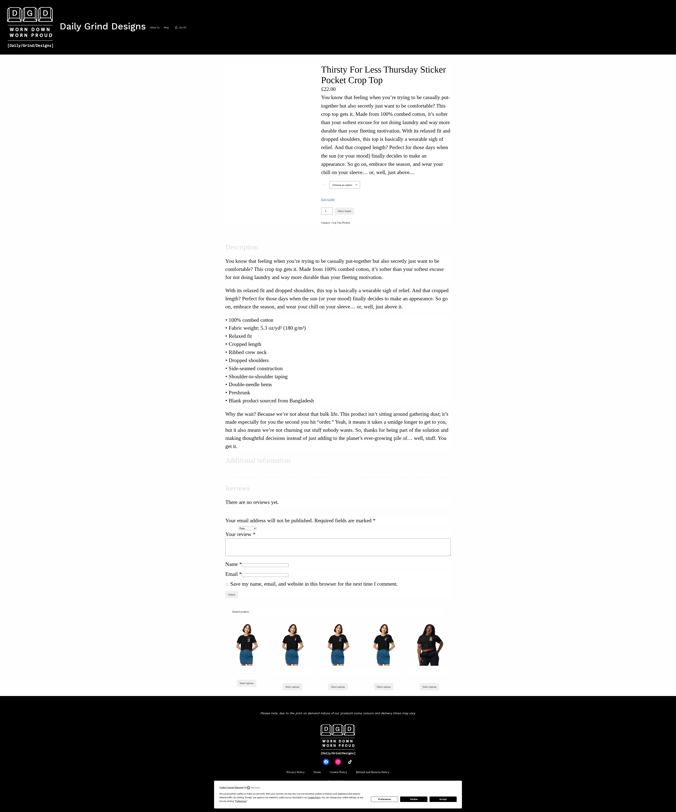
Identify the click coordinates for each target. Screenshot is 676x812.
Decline (414, 799)
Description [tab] (234, 233)
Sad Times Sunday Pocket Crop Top (429, 671)
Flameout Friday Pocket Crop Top (247, 669)
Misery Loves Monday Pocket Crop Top (338, 671)
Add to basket (344, 211)
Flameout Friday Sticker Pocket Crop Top (292, 671)
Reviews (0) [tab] (283, 233)
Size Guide (328, 199)
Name (233, 564)
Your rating (232, 528)
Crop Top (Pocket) (242, 56)
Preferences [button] (240, 801)
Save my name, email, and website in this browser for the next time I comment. (314, 584)
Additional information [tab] (258, 233)
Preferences (384, 799)
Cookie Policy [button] (314, 797)
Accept (443, 799)
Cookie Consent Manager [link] (231, 787)
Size (324, 184)
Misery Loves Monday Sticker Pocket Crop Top (384, 671)
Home (228, 56)
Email (233, 574)
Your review (240, 534)
